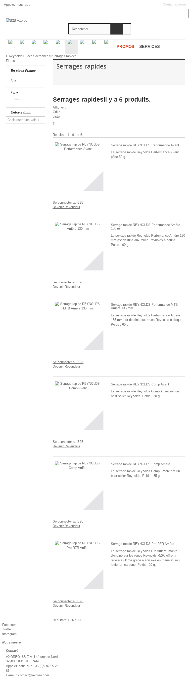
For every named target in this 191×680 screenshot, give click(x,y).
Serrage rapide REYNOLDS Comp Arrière (140, 464)
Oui (13, 80)
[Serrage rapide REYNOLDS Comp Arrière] (78, 484)
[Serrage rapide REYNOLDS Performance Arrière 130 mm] (78, 245)
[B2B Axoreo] (33, 22)
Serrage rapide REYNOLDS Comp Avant (140, 384)
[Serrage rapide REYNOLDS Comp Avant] (78, 404)
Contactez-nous (174, 4)
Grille (56, 112)
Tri (54, 123)
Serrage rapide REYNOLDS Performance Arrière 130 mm (145, 226)
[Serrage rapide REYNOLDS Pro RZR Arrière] (78, 564)
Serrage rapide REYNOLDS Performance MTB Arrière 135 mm (144, 306)
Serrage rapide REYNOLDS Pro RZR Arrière (142, 544)
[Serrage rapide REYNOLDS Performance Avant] (78, 165)
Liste (56, 116)
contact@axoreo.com (33, 675)
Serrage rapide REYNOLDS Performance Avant (145, 145)
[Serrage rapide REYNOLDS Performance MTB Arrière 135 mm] (78, 325)
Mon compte (176, 13)
